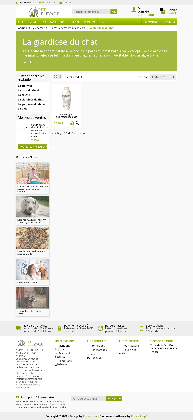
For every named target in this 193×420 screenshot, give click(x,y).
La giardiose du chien (31, 104)
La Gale (22, 108)
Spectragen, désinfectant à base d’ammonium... (66, 117)
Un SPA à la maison (127, 351)
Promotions (150, 21)
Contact (67, 2)
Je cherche (89, 21)
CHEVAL (75, 21)
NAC (63, 21)
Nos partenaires (94, 355)
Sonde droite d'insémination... (40, 126)
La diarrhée (25, 85)
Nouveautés (168, 21)
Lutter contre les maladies (31, 78)
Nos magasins (130, 345)
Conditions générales (63, 362)
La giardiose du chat (31, 99)
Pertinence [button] (158, 77)
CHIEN (21, 21)
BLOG (103, 21)
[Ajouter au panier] (72, 123)
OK (114, 11)
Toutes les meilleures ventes (33, 146)
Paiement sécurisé (62, 355)
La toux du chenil (28, 90)
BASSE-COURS (49, 21)
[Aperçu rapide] (77, 123)
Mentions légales (62, 347)
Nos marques (98, 350)
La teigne (24, 95)
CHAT (33, 21)
